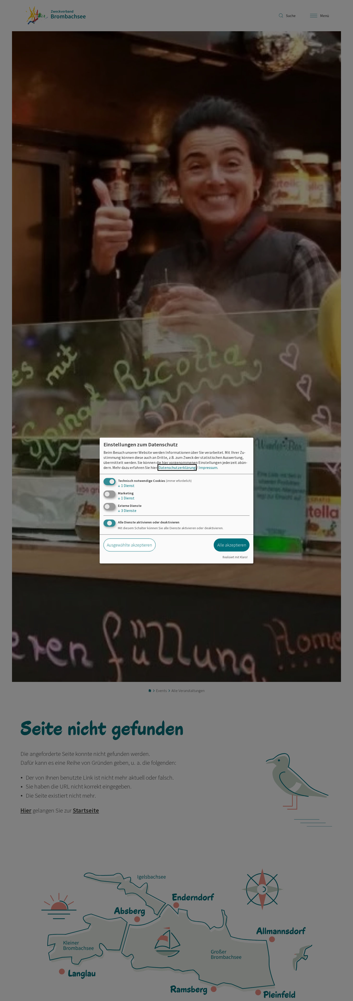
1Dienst (126, 485)
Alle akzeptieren (231, 545)
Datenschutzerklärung (177, 467)
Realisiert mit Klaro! (235, 557)
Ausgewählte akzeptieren (129, 545)
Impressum (208, 467)
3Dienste (127, 510)
